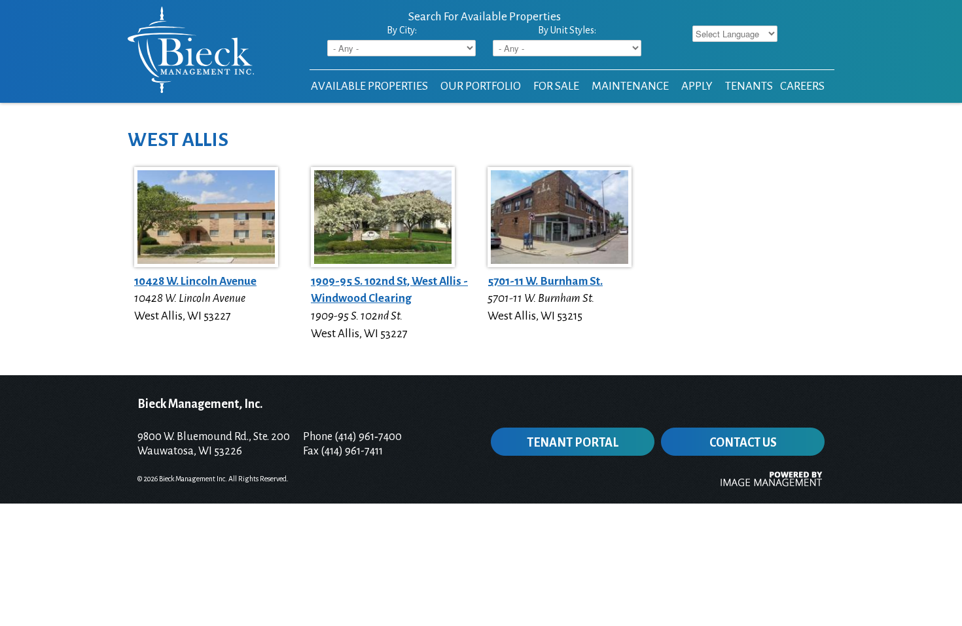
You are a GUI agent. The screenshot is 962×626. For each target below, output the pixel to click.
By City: (402, 30)
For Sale (556, 86)
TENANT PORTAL (572, 442)
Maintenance (630, 86)
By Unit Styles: (567, 30)
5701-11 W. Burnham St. (545, 281)
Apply (697, 86)
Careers (802, 86)
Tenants (749, 86)
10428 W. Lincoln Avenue (195, 281)
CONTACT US (743, 442)
